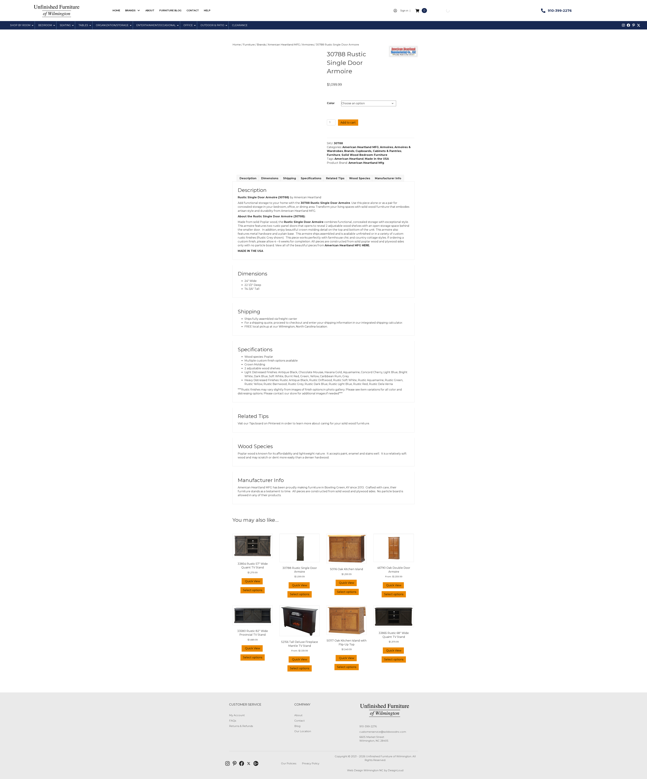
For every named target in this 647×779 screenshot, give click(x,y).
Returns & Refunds (241, 726)
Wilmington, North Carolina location (303, 326)
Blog (297, 726)
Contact (299, 720)
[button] (138, 10)
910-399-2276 (368, 726)
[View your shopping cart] (418, 10)
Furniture (249, 44)
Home (237, 44)
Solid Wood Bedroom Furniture (364, 155)
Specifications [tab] (311, 178)
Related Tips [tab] (335, 178)
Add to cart (348, 122)
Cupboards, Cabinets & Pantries (378, 151)
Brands (261, 44)
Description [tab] (248, 178)
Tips (252, 423)
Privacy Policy (310, 763)
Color (331, 103)
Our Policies (288, 763)
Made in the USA (377, 158)
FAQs (232, 720)
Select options (252, 590)
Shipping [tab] (289, 178)
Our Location (302, 731)
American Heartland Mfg (366, 162)
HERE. (366, 245)
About (298, 715)
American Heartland (349, 158)
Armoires (308, 44)
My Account (237, 715)
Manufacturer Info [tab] (388, 178)
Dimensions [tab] (269, 178)
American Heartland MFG (284, 44)
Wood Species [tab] (359, 178)
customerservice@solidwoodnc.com (382, 731)
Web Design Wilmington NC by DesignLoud (375, 770)
